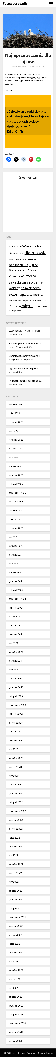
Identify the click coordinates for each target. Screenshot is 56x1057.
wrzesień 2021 (16, 926)
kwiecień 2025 (16, 545)
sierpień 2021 (16, 935)
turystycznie (32, 282)
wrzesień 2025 (16, 501)
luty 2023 (14, 775)
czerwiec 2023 (16, 740)
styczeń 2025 (15, 572)
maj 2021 (13, 961)
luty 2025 (14, 563)
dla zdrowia (35, 252)
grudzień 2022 (16, 793)
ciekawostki (16, 253)
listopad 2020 (16, 1014)
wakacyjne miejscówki (25, 288)
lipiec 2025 (14, 519)
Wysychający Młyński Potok (23, 330)
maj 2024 (13, 643)
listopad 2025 (16, 484)
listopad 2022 (16, 802)
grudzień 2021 (16, 899)
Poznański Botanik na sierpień (23, 380)
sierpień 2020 (16, 1041)
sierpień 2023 (16, 722)
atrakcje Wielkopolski (25, 246)
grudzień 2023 (16, 687)
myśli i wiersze (31, 259)
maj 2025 (13, 537)
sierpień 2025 (16, 510)
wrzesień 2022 (16, 820)
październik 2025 (17, 492)
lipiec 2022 (14, 837)
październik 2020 (17, 1023)
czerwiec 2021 (16, 952)
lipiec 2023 (14, 731)
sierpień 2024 (16, 616)
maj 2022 (13, 855)
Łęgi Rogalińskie (15, 311)
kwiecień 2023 (16, 758)
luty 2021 (14, 988)
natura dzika (18, 265)
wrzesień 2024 (16, 607)
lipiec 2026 (14, 413)
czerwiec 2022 (16, 846)
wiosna (35, 294)
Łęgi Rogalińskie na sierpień (22, 368)
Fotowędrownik (15, 3)
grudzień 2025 (16, 475)
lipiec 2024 (14, 625)
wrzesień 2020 (16, 1032)
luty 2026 (14, 457)
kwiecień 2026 (16, 439)
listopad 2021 (16, 908)
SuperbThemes (45, 1052)
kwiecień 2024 (16, 652)
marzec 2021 (15, 979)
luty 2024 (14, 669)
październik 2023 (17, 705)
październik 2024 (17, 598)
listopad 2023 (16, 696)
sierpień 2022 (16, 828)
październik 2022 (17, 811)
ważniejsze (19, 294)
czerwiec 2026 (16, 422)
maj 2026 (13, 430)
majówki (16, 259)
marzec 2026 (15, 448)
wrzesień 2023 (16, 713)
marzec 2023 (15, 767)
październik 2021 (17, 917)
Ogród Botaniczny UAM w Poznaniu (23, 270)
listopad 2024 (16, 590)
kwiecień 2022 (16, 864)
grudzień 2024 (16, 581)
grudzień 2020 (16, 1005)
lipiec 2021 (14, 943)
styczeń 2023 (15, 784)
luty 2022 (14, 881)
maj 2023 (13, 749)
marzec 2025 (15, 554)
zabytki (27, 305)
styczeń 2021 (15, 996)
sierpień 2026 (16, 404)
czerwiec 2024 (16, 634)
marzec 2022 (15, 873)
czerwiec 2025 (16, 528)
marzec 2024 (15, 660)
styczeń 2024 (15, 678)
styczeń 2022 (15, 890)
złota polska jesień (40, 306)
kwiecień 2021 (16, 970)
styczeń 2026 (15, 466)
